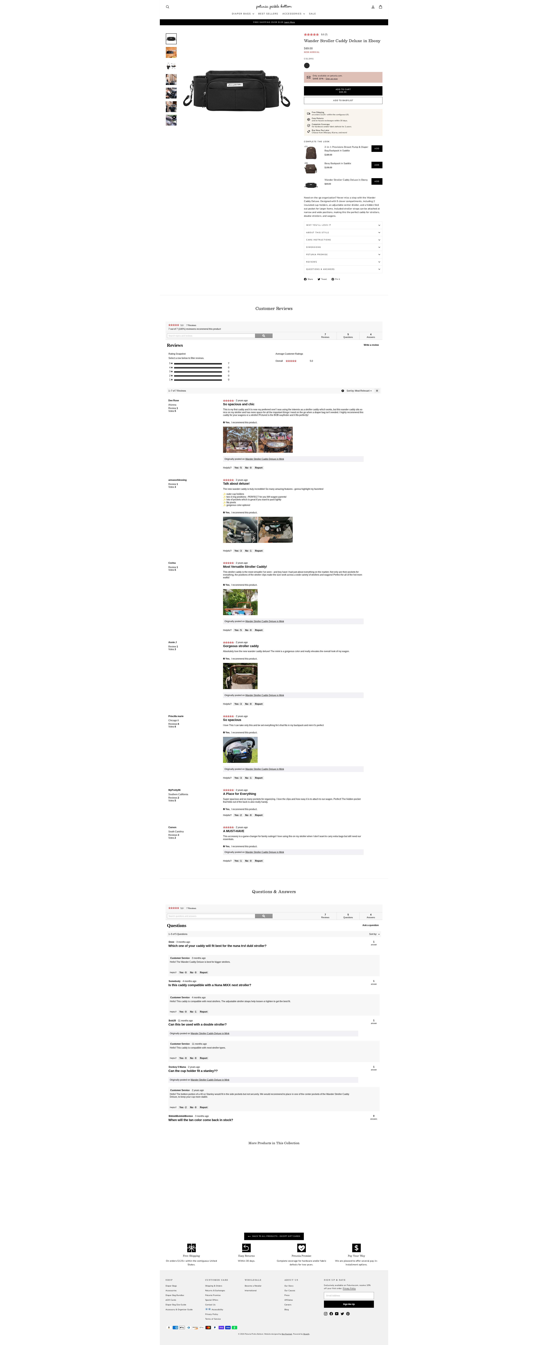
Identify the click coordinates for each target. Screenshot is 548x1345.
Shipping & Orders (213, 1285)
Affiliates (288, 1300)
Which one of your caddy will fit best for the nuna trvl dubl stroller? (217, 946)
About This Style (317, 232)
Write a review (372, 346)
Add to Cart (191, 1191)
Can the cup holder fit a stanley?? (193, 1071)
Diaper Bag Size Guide (176, 1304)
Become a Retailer (253, 1285)
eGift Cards (171, 1300)
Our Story (289, 1285)
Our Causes (289, 1290)
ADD (376, 148)
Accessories (292, 13)
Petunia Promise (317, 254)
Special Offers (211, 1300)
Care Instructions (318, 240)
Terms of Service (213, 1319)
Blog (286, 1309)
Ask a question (370, 925)
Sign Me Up (349, 1304)
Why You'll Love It (318, 225)
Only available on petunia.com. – (327, 77)
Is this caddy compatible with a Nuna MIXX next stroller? (209, 985)
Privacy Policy (211, 1314)
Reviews (311, 262)
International (251, 1290)
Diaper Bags (242, 13)
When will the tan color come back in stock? (201, 1120)
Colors (309, 59)
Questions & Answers (320, 269)
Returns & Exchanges (215, 1290)
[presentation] (240, 440)
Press (287, 1295)
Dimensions (313, 247)
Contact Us (210, 1304)
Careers (288, 1304)
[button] (362, 390)
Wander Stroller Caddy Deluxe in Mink (264, 459)
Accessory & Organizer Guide (179, 1309)
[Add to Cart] (213, 1196)
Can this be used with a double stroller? (197, 1024)
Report (258, 468)
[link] (317, 34)
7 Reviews (192, 325)
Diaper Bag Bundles (175, 1295)
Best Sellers (268, 13)
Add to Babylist (343, 100)
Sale (312, 13)
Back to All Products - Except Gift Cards (276, 1236)
